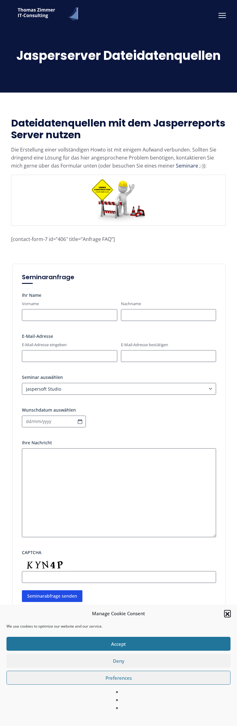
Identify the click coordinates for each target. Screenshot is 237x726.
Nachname (131, 303)
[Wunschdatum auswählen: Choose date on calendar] (80, 421)
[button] (227, 613)
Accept (118, 644)
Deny (118, 661)
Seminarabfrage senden (52, 596)
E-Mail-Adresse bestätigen (144, 344)
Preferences (119, 678)
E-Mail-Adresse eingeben (44, 344)
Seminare (187, 165)
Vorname (30, 303)
